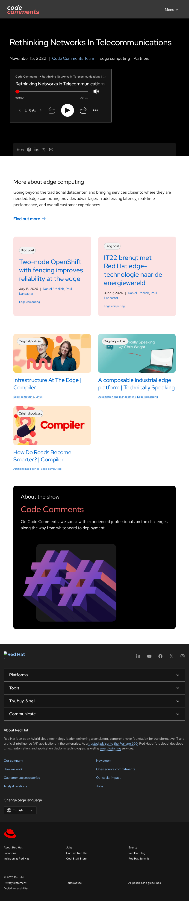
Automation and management (117, 397)
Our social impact (108, 778)
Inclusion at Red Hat (16, 858)
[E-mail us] (51, 149)
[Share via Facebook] (29, 149)
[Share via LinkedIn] (36, 149)
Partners (141, 58)
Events (132, 847)
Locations (10, 853)
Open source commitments (115, 769)
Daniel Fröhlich (53, 289)
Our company (13, 760)
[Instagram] (182, 657)
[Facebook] (160, 657)
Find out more (26, 218)
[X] (171, 657)
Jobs (99, 786)
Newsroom (104, 760)
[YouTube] (149, 657)
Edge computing (115, 58)
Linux (38, 397)
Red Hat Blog (136, 853)
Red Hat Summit (138, 858)
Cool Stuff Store (76, 858)
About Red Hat (13, 847)
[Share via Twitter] (44, 149)
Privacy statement (15, 883)
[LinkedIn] (138, 657)
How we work (13, 769)
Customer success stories (22, 778)
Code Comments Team (73, 58)
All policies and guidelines (144, 883)
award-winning (110, 748)
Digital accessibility (16, 888)
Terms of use (74, 883)
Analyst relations (15, 786)
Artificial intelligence (26, 469)
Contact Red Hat (77, 853)
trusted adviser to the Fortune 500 (113, 743)
